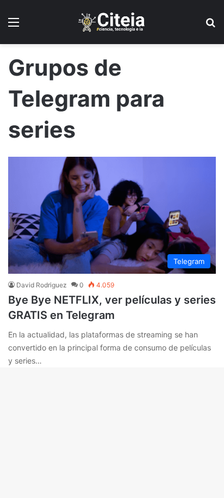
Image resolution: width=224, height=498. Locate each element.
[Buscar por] (210, 26)
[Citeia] (112, 22)
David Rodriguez (41, 285)
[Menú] (13, 26)
